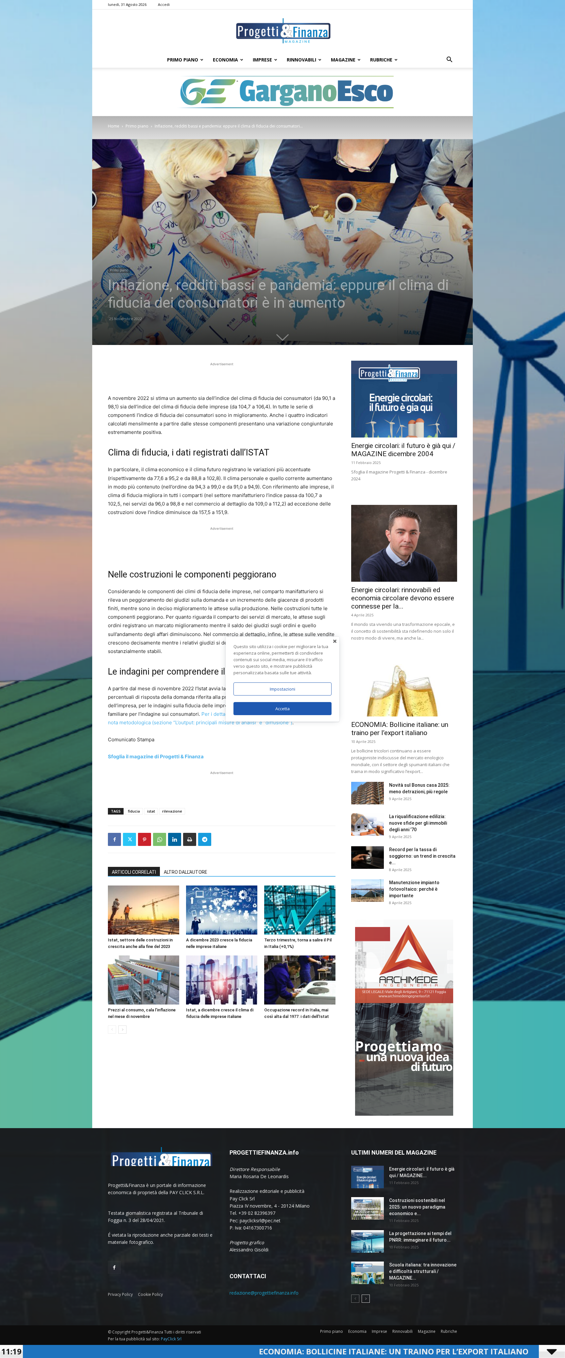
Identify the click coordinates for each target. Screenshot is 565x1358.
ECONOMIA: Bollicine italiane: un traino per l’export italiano (238, 1351)
